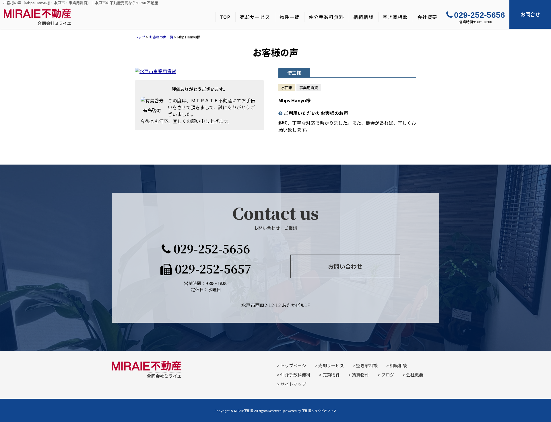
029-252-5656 (479, 15)
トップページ (293, 365)
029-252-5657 (211, 268)
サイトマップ (293, 384)
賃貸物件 (360, 375)
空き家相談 (395, 16)
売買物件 (331, 375)
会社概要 (427, 16)
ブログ (387, 375)
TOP (225, 16)
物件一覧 (290, 16)
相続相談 (363, 16)
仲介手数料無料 (326, 16)
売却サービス (255, 16)
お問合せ (530, 14)
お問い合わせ (345, 266)
